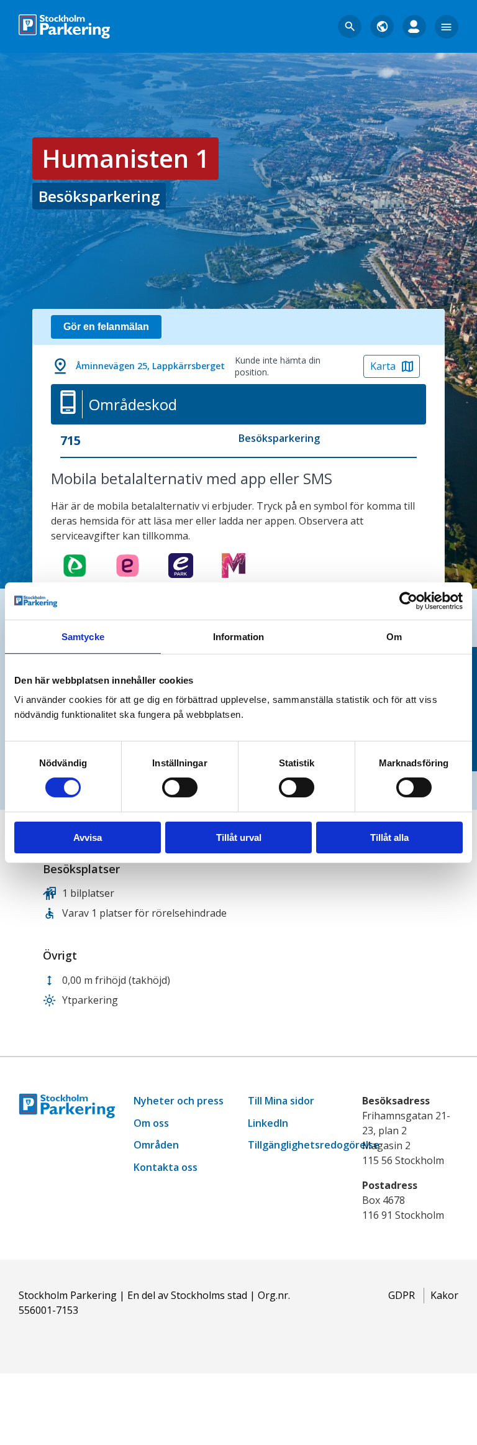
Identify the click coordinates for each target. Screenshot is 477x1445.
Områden (156, 1145)
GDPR (401, 1295)
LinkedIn (268, 1123)
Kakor (444, 1295)
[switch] (180, 787)
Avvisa (87, 837)
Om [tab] (394, 636)
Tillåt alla (389, 837)
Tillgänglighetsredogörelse (313, 1145)
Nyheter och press (179, 1101)
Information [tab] (238, 636)
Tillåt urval (238, 837)
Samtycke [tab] (82, 636)
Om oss (151, 1123)
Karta (383, 366)
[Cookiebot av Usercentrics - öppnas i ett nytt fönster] (408, 600)
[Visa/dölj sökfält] (350, 27)
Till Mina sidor (281, 1101)
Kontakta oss (166, 1167)
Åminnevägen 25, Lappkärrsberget (150, 366)
